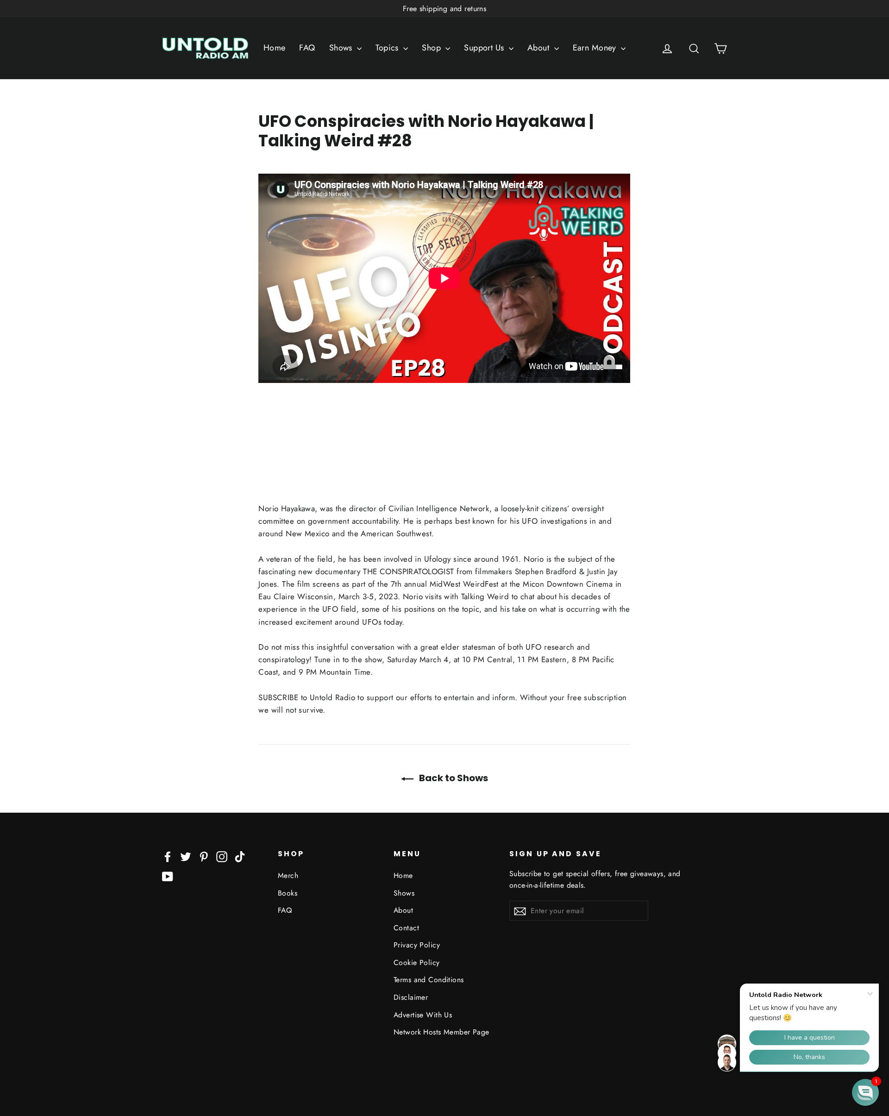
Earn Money (596, 48)
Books (287, 893)
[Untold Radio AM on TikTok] (239, 856)
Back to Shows (452, 777)
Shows (342, 48)
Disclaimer (411, 997)
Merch (288, 875)
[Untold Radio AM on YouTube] (167, 875)
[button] (865, 1092)
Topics (388, 48)
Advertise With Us (423, 1014)
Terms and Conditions (429, 979)
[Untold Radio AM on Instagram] (221, 856)
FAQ (307, 48)
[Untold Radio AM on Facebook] (167, 856)
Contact (406, 927)
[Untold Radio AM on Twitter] (185, 856)
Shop (432, 48)
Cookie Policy (417, 962)
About (539, 48)
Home (274, 48)
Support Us (485, 48)
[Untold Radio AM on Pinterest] (203, 856)
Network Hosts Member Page (441, 1032)
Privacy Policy (417, 945)
